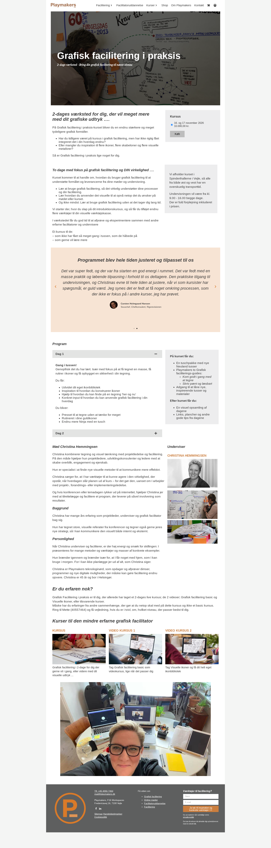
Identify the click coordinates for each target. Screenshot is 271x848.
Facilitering (149, 807)
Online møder (151, 800)
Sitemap (98, 814)
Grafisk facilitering (153, 796)
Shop (164, 5)
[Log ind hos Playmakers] (215, 5)
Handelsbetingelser (112, 814)
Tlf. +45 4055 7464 (103, 791)
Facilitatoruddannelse (129, 5)
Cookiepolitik (100, 817)
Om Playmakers (181, 5)
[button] (134, 328)
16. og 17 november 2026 (189, 122)
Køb (177, 134)
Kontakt (199, 5)
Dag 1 (60, 354)
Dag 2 (60, 433)
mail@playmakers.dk (104, 794)
